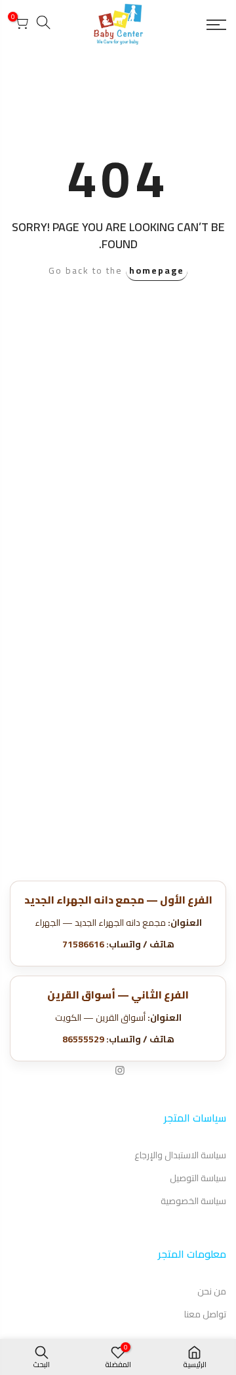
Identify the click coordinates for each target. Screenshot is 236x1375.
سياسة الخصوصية (193, 1200)
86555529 (83, 1039)
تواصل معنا (205, 1314)
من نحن (211, 1291)
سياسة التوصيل (198, 1177)
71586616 (83, 944)
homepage (156, 270)
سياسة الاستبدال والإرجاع (180, 1155)
